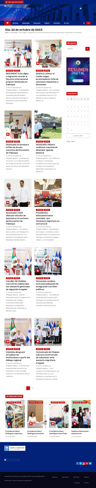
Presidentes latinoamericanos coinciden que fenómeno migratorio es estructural (48, 218)
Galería (47, 23)
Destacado (9, 70)
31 (71, 130)
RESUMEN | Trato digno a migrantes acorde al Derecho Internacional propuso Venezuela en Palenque (17, 79)
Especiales (26, 23)
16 (68, 116)
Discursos (37, 23)
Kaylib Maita (55, 436)
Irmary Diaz (11, 436)
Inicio (7, 33)
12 (78, 111)
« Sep (68, 141)
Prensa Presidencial (14, 88)
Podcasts (57, 23)
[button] (84, 23)
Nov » (73, 141)
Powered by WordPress (11, 476)
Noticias (15, 23)
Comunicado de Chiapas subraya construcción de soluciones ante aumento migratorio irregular (47, 357)
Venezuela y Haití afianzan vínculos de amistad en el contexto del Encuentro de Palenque (17, 218)
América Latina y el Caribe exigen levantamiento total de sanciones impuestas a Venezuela (47, 79)
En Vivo (66, 23)
